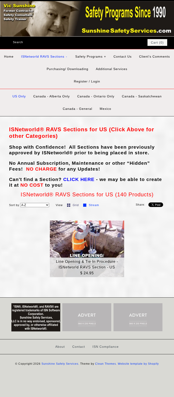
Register (81, 81)
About (60, 346)
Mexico (105, 108)
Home (9, 56)
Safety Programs (90, 56)
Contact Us (123, 56)
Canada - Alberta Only (51, 96)
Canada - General (77, 108)
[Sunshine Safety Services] (87, 4)
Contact (78, 346)
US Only (19, 96)
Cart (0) (157, 42)
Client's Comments (154, 56)
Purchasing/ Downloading (67, 69)
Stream (94, 205)
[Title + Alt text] (35, 330)
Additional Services (111, 69)
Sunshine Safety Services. (60, 363)
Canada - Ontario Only (95, 96)
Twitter (125, 42)
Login (95, 81)
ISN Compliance (105, 346)
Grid (76, 205)
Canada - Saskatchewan (142, 96)
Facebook (119, 42)
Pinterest (131, 42)
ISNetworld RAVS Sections (44, 56)
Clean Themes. (106, 363)
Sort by (14, 205)
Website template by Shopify (138, 363)
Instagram (137, 42)
